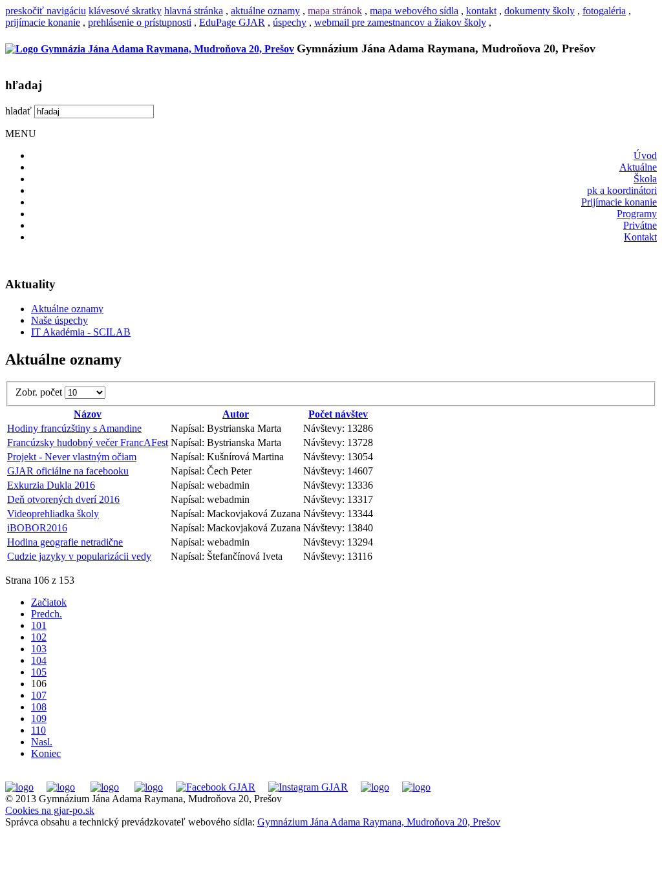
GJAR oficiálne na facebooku (68, 470)
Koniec (46, 753)
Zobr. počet (40, 392)
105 (39, 671)
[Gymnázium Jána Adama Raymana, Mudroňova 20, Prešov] (149, 48)
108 (39, 706)
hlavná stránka (193, 10)
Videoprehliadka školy (53, 513)
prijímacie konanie (42, 22)
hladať (18, 110)
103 (39, 648)
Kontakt (640, 236)
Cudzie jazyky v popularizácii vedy (79, 556)
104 (39, 660)
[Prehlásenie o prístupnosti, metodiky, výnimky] (416, 787)
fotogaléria (604, 10)
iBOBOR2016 (37, 527)
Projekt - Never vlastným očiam (71, 456)
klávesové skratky (125, 10)
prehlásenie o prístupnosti (139, 22)
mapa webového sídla (414, 10)
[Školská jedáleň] (105, 787)
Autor (235, 414)
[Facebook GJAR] (215, 787)
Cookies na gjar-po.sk (49, 810)
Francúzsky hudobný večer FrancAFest (87, 442)
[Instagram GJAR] (308, 787)
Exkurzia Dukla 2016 (51, 485)
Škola (645, 178)
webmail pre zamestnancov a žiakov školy (400, 22)
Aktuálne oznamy (67, 308)
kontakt (481, 10)
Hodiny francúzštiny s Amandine (74, 428)
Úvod (645, 155)
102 (39, 637)
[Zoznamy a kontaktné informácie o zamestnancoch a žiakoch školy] (148, 787)
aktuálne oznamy (265, 10)
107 (39, 695)
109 (39, 718)
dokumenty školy (539, 10)
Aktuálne (638, 167)
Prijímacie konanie (619, 202)
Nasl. (41, 741)
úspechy (289, 22)
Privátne (640, 225)
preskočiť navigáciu (45, 10)
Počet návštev (338, 414)
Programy (637, 213)
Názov (87, 414)
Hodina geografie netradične (65, 542)
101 (39, 625)
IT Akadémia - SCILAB (81, 331)
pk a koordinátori (622, 190)
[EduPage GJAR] (19, 787)
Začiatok (49, 602)
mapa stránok (335, 10)
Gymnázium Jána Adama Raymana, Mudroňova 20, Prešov (378, 821)
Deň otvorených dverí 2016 (63, 499)
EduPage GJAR (232, 22)
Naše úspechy (59, 320)
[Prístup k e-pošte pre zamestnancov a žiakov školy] (61, 787)
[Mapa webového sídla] (375, 787)
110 (38, 730)
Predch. (46, 613)
